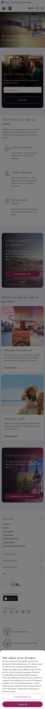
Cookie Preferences (22, 697)
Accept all (22, 704)
